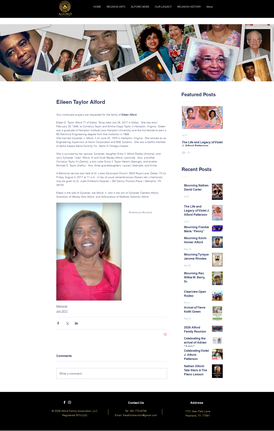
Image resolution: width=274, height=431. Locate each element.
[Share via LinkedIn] (76, 323)
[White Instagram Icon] (69, 402)
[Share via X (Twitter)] (67, 323)
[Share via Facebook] (58, 323)
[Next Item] (217, 118)
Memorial (61, 306)
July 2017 (62, 311)
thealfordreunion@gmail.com (140, 415)
